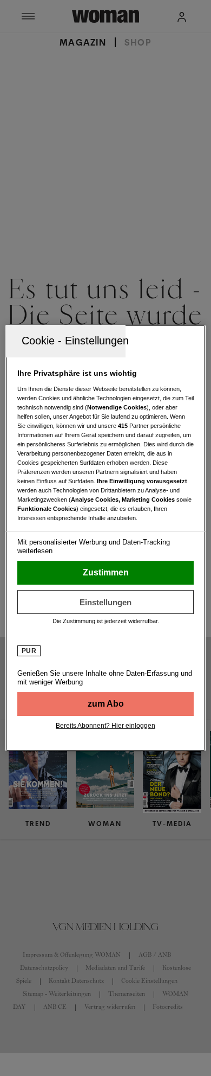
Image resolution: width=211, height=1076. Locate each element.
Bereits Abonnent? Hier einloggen (105, 725)
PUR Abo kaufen (105, 704)
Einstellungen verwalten (105, 602)
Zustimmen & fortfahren (105, 573)
